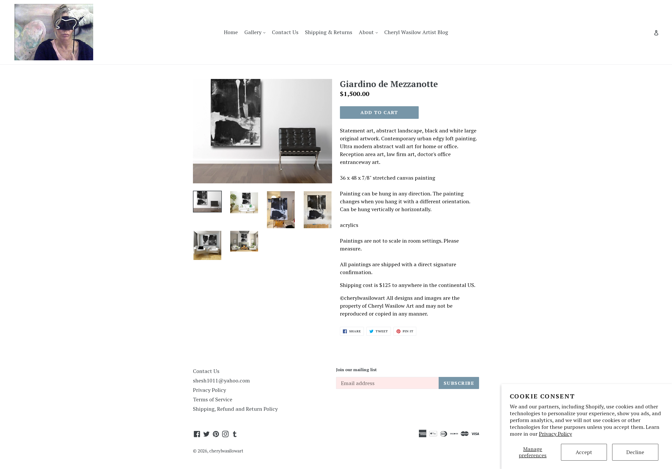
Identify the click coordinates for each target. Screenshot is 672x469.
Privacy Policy (555, 433)
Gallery (256, 32)
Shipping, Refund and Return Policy (235, 408)
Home (231, 32)
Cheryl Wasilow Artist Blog (416, 32)
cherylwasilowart (226, 451)
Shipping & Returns (328, 32)
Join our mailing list (356, 369)
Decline (635, 452)
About (369, 32)
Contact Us (285, 32)
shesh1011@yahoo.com (221, 380)
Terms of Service (212, 399)
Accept (584, 452)
